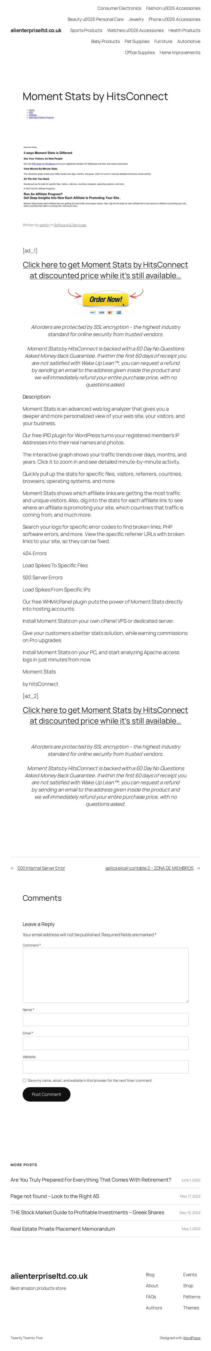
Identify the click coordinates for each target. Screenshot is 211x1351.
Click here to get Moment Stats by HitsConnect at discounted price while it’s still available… (105, 270)
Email (28, 1033)
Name (28, 1009)
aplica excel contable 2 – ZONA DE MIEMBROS (150, 868)
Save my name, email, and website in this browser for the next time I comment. (90, 1080)
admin (45, 224)
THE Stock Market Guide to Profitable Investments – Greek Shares (87, 1212)
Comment (32, 945)
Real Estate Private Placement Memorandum (63, 1229)
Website (29, 1056)
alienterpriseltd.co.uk (36, 30)
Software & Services (70, 224)
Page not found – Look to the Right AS (55, 1196)
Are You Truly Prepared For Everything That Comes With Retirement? (91, 1180)
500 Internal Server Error (41, 868)
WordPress (191, 1337)
